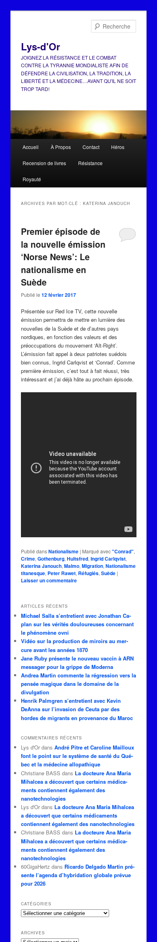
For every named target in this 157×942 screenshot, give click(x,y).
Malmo (71, 565)
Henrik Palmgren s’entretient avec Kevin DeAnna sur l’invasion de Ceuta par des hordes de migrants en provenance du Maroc (77, 709)
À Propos (61, 146)
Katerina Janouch (41, 565)
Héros (117, 146)
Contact (91, 146)
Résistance (90, 162)
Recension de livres (44, 162)
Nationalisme (63, 551)
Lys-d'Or (40, 46)
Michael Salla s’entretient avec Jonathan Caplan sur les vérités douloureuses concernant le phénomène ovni (77, 624)
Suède (108, 573)
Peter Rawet (62, 573)
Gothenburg (50, 558)
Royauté (32, 179)
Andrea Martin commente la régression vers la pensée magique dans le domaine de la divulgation (78, 683)
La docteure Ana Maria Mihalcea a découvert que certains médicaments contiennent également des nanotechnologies (77, 815)
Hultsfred (77, 558)
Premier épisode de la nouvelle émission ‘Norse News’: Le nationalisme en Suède (63, 256)
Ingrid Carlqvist (108, 558)
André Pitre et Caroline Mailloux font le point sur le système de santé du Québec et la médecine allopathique (77, 755)
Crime (28, 558)
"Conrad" (123, 551)
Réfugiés (88, 573)
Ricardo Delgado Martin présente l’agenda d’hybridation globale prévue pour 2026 (77, 875)
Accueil (31, 146)
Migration (92, 565)
